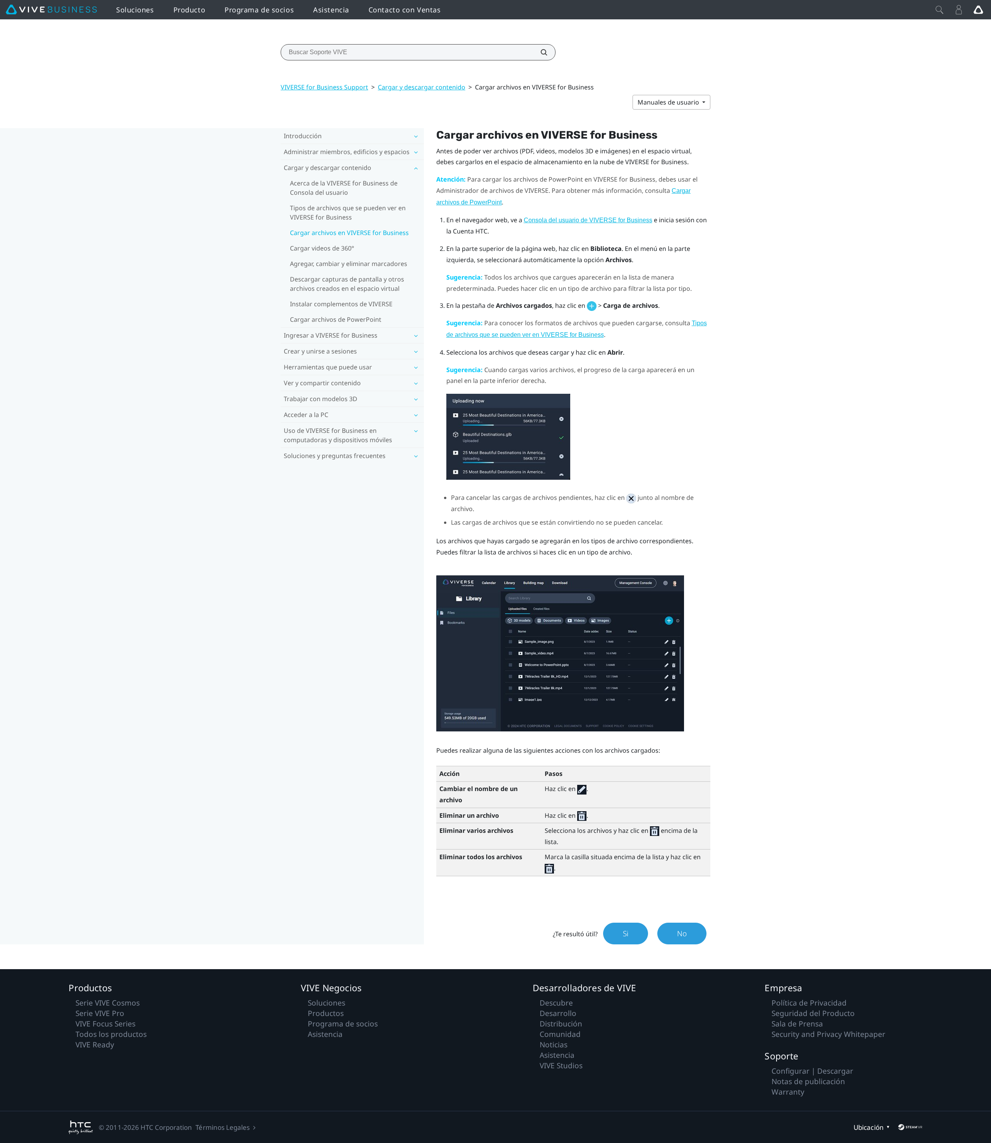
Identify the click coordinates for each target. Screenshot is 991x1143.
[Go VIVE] (978, 9)
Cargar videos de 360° (322, 248)
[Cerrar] (939, 9)
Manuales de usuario (669, 102)
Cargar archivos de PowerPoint (335, 319)
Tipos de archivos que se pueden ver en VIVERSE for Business (348, 212)
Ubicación (868, 1127)
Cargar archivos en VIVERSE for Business (349, 232)
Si (625, 933)
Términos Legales (222, 1127)
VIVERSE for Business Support (324, 87)
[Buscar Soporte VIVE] (539, 52)
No (682, 933)
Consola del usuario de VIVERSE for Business (588, 220)
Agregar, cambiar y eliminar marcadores (348, 263)
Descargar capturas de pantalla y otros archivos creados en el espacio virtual (347, 284)
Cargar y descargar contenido (421, 87)
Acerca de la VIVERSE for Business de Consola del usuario (344, 188)
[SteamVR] (910, 1127)
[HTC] (81, 1127)
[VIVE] (51, 9)
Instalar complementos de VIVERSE (341, 304)
